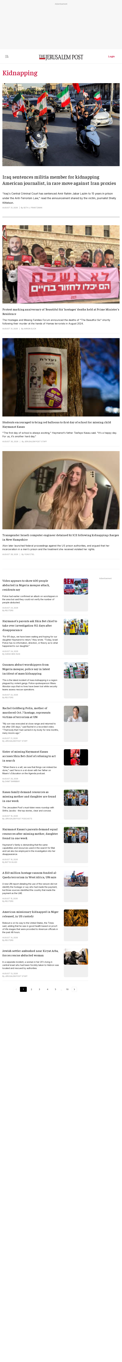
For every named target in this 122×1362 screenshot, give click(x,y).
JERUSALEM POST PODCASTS (18, 819)
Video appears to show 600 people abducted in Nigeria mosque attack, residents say (26, 585)
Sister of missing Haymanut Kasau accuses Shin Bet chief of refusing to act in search (29, 756)
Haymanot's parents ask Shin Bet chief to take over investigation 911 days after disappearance (29, 625)
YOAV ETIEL (29, 554)
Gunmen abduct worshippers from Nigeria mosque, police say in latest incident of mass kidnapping (26, 669)
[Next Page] (74, 989)
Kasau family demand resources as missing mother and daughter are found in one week (29, 796)
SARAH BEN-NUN (12, 654)
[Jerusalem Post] (61, 57)
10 (67, 989)
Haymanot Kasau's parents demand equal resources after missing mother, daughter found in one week (30, 833)
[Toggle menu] (6, 56)
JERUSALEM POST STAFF (35, 441)
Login (111, 56)
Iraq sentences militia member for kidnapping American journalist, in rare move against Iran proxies (59, 180)
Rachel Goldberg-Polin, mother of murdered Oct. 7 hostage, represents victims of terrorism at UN (26, 712)
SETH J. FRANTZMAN (33, 208)
